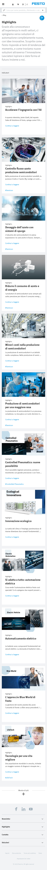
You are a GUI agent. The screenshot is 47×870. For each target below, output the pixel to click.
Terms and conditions (30, 853)
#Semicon (9, 190)
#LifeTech (9, 777)
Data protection (16, 853)
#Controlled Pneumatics (14, 484)
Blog (4, 15)
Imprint (7, 853)
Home (40, 853)
